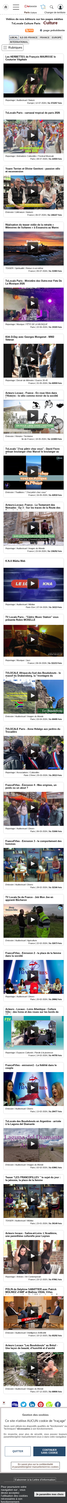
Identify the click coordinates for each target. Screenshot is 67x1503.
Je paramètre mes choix (49, 1494)
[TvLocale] (30, 6)
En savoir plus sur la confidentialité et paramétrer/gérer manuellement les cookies (35, 1465)
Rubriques (15, 47)
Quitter (17, 1451)
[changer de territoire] (43, 7)
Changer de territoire (55, 12)
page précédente (54, 30)
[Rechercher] (51, 7)
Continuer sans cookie (49, 1451)
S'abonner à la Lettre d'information (35, 1479)
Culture (49, 23)
